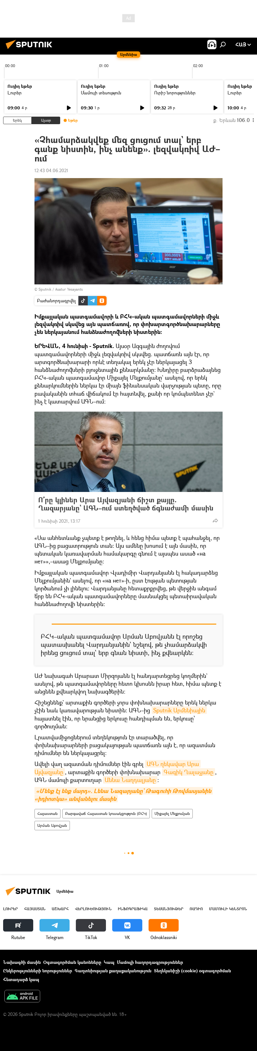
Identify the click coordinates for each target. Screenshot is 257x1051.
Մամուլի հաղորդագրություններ (150, 962)
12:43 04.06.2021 (51, 170)
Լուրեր (15, 93)
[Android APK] (22, 997)
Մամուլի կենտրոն (228, 908)
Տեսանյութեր (168, 908)
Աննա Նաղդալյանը (130, 780)
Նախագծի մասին (22, 962)
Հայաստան (47, 813)
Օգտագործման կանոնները (72, 962)
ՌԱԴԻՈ (196, 908)
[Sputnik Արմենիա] (30, 50)
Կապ (109, 962)
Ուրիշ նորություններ (175, 93)
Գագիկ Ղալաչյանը (188, 772)
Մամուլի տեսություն (101, 93)
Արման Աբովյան (52, 825)
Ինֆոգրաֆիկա (133, 908)
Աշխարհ (60, 908)
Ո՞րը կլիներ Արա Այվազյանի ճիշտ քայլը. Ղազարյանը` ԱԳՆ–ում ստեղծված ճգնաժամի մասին (125, 504)
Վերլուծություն (93, 908)
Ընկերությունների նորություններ (37, 971)
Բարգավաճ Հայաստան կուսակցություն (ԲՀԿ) (106, 813)
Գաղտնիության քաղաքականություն (113, 971)
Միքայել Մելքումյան (172, 813)
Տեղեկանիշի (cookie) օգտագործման (192, 971)
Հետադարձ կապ (21, 979)
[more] (215, 520)
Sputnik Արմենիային (179, 710)
